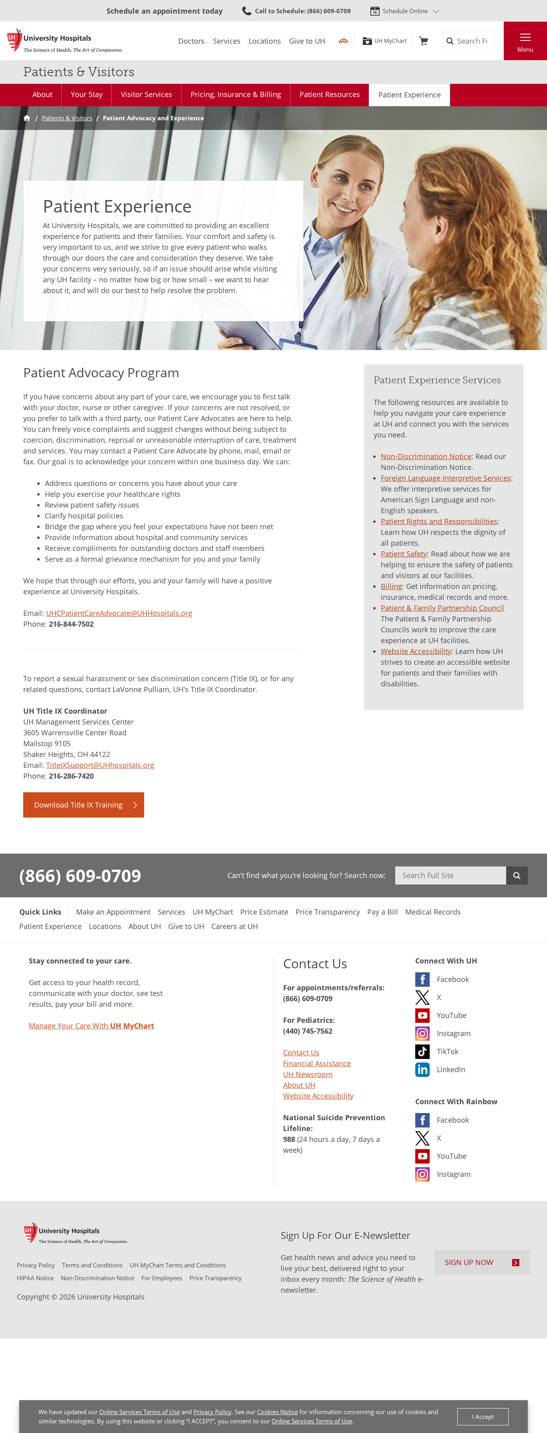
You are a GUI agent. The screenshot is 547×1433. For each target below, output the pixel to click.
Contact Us (301, 1052)
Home (26, 118)
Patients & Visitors (67, 118)
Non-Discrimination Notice (426, 456)
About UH (299, 1085)
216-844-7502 (71, 624)
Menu (525, 49)
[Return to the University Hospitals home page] (65, 41)
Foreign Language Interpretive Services (446, 478)
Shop (423, 41)
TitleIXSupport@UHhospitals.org (100, 765)
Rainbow (343, 41)
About (42, 94)
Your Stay (87, 94)
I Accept (483, 1417)
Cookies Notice (277, 1412)
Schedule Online (405, 11)
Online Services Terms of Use (139, 1412)
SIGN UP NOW (469, 1262)
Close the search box (499, 41)
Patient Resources (330, 94)
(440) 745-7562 (307, 1031)
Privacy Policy (212, 1412)
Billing (391, 586)
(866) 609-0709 (80, 875)
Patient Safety (404, 554)
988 (289, 1139)
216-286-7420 (71, 776)
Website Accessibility (416, 651)
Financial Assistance (317, 1063)
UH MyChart (390, 41)
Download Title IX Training (78, 805)
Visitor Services (146, 94)
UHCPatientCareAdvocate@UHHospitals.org (119, 613)
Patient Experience (409, 94)
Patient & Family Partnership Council (442, 608)
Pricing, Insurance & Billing (236, 94)
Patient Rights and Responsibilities (439, 521)
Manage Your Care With (91, 1025)
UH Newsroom (308, 1074)
